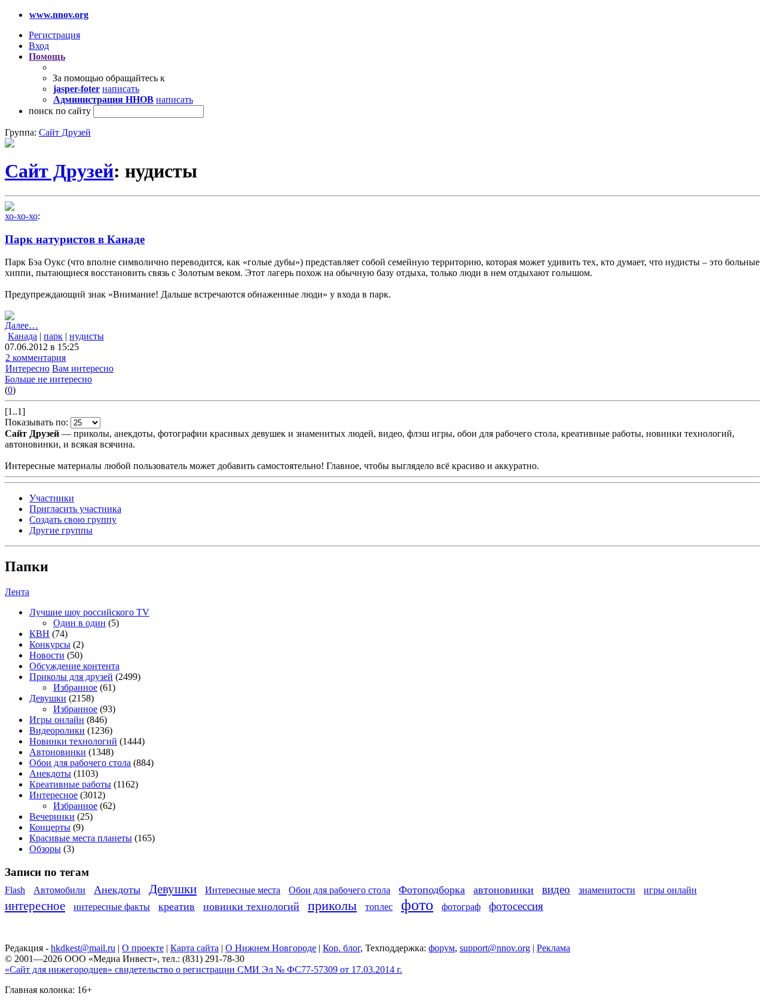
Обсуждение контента (74, 666)
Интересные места (242, 890)
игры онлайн (670, 890)
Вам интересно (83, 368)
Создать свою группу (73, 519)
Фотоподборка (432, 890)
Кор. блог (341, 948)
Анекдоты (50, 773)
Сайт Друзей (65, 132)
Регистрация (54, 35)
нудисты (86, 336)
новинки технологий (251, 906)
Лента (17, 592)
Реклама (553, 948)
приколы (332, 905)
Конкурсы (50, 644)
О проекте (143, 948)
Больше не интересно (48, 379)
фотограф (461, 907)
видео (556, 889)
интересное (35, 905)
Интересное (53, 795)
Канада (22, 336)
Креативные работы (70, 784)
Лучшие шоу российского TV (89, 612)
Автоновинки (57, 752)
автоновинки (503, 890)
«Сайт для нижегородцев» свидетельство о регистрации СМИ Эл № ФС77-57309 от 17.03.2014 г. (203, 969)
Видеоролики (57, 730)
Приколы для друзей (71, 677)
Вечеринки (52, 816)
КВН (39, 634)
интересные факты (112, 907)
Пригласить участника (75, 509)
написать (120, 89)
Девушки (47, 698)
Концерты (50, 827)
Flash (15, 890)
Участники (51, 498)
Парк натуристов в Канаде (75, 239)
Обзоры (45, 849)
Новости (47, 655)
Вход (39, 46)
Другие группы (61, 530)
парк (53, 336)
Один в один (79, 623)
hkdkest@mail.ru (83, 948)
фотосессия (516, 906)
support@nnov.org (495, 948)
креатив (176, 906)
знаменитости (607, 890)
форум (442, 948)
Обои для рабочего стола (80, 763)
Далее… (21, 325)
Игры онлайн (56, 720)
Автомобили (59, 890)
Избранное (75, 687)
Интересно (27, 368)
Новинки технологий (73, 741)
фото (417, 905)
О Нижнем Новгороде (270, 948)
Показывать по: (38, 422)
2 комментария (35, 358)
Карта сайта (194, 948)
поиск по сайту (60, 111)
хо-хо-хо (21, 216)
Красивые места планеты (80, 838)
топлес (379, 907)
